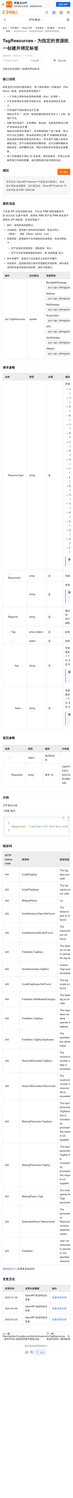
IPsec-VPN (27, 27)
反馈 (42, 1352)
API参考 (51, 27)
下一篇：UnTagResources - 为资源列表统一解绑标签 (58, 1336)
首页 (5, 27)
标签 (8, 30)
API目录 (62, 27)
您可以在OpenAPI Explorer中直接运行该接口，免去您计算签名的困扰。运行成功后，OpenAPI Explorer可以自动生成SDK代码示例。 (36, 185)
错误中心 (12, 1268)
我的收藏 (62, 60)
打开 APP (63, 4)
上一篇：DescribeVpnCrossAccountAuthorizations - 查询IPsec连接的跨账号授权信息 (25, 1336)
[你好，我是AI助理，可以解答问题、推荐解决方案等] (54, 12)
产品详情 (35, 60)
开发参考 (39, 27)
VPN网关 (14, 27)
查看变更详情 (59, 1297)
